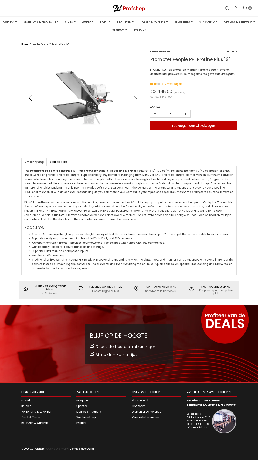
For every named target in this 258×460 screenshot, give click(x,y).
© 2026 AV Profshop (32, 448)
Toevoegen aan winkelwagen (193, 126)
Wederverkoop (86, 417)
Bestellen (27, 400)
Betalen (26, 406)
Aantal (155, 106)
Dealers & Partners (88, 412)
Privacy (81, 423)
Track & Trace (30, 417)
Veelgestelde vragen (145, 417)
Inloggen (82, 400)
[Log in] (234, 8)
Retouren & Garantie (35, 423)
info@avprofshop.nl (197, 427)
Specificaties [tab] (58, 162)
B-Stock (140, 29)
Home (24, 44)
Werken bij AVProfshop (146, 412)
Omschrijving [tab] (34, 162)
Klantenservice (141, 400)
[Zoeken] (225, 8)
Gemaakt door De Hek (82, 448)
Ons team (138, 406)
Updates (81, 406)
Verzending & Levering (36, 412)
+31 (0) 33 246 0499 (198, 424)
